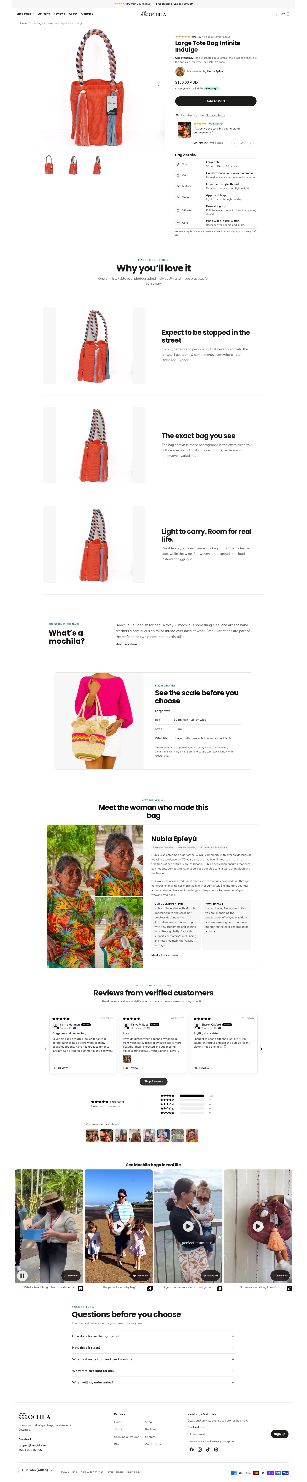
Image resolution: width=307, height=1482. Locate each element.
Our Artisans (153, 1444)
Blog (117, 1444)
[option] (102, 88)
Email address (195, 1427)
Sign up (279, 1434)
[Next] (159, 85)
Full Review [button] (60, 1068)
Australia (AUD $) (34, 1470)
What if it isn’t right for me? (93, 1371)
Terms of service (114, 1471)
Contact (87, 13)
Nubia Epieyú (215, 71)
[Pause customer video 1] (22, 1275)
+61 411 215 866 (30, 1450)
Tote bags (37, 23)
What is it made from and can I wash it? (102, 1359)
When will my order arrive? (92, 1382)
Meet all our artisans (166, 955)
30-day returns (215, 115)
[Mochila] (153, 14)
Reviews (59, 13)
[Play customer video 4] (258, 1226)
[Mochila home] (34, 1415)
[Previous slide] (46, 1049)
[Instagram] (199, 1450)
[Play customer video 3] (188, 1226)
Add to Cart (216, 101)
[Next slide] (261, 1049)
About (73, 13)
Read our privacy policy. (222, 1441)
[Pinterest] (216, 1450)
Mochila (73, 1471)
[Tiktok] (208, 1450)
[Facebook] (191, 1450)
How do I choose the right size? (95, 1336)
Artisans (44, 13)
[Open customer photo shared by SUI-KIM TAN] (184, 130)
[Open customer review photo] (127, 1059)
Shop (148, 1422)
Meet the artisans (128, 644)
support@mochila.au (32, 1445)
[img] (60, 1019)
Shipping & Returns (126, 1437)
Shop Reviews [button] (153, 1081)
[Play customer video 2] (118, 1226)
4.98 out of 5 (118, 1102)
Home (23, 23)
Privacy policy (133, 1471)
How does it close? (86, 1348)
